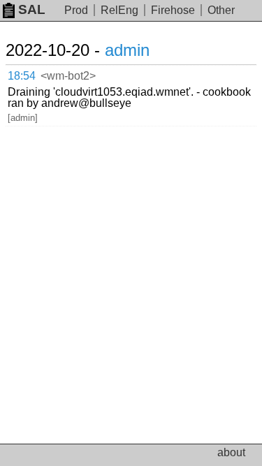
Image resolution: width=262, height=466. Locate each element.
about (231, 452)
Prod (76, 10)
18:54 (22, 76)
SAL (31, 9)
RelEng (119, 10)
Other (221, 10)
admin (127, 50)
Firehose (173, 10)
